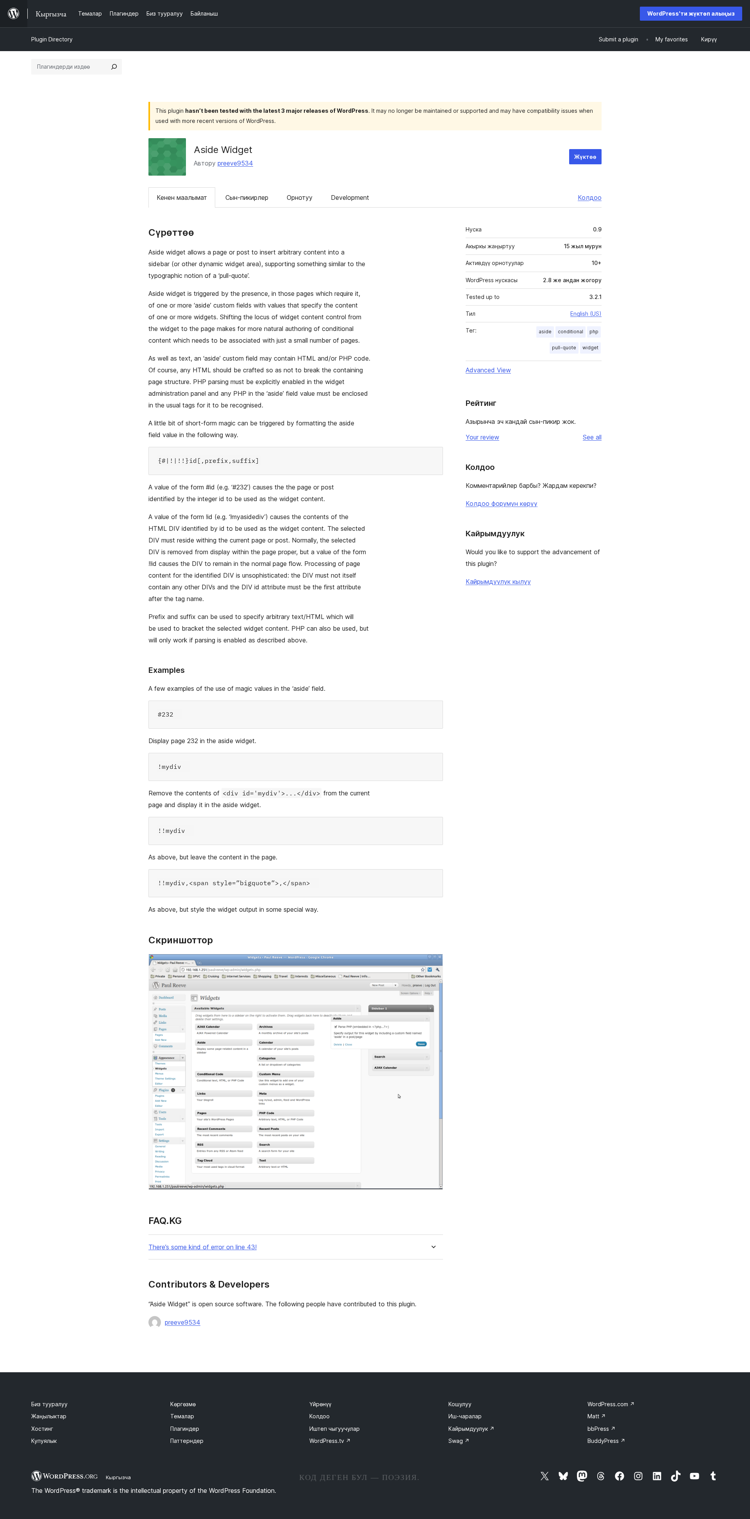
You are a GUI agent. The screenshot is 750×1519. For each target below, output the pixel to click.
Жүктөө (585, 156)
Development (350, 197)
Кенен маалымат (182, 197)
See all (592, 437)
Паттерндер (187, 1440)
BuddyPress (606, 1440)
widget (590, 347)
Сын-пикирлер (246, 197)
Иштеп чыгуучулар (334, 1428)
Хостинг (42, 1428)
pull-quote (564, 347)
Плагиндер (184, 1428)
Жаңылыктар (48, 1416)
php (593, 331)
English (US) (586, 313)
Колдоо (590, 197)
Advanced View (488, 370)
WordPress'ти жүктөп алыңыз (691, 13)
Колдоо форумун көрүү (502, 503)
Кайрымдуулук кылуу (498, 581)
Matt (597, 1416)
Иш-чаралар (465, 1416)
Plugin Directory (52, 39)
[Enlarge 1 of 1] (432, 964)
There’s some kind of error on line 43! (202, 1247)
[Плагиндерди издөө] (114, 67)
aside (545, 331)
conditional (570, 331)
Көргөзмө (183, 1404)
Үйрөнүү (320, 1404)
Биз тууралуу (49, 1404)
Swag (459, 1440)
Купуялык (44, 1440)
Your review (482, 437)
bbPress (602, 1428)
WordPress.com (611, 1404)
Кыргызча (118, 1477)
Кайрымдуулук (471, 1428)
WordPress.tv (330, 1440)
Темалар (182, 1416)
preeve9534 (235, 163)
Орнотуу (299, 197)
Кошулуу (459, 1404)
